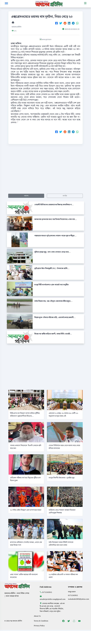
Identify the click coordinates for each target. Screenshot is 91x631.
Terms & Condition (41, 621)
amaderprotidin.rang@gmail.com (52, 599)
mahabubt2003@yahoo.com (78, 599)
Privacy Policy (39, 625)
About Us (37, 616)
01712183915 (47, 592)
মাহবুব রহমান (72, 591)
